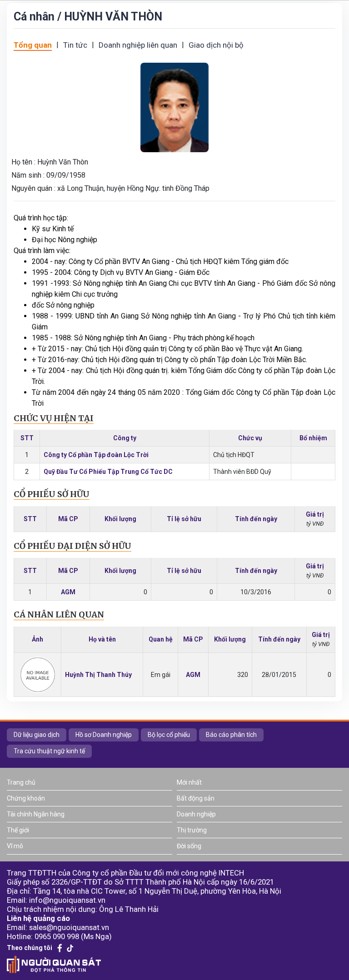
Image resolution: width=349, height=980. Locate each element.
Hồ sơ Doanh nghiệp (103, 734)
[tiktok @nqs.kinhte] (70, 948)
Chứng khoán (26, 798)
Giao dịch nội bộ (216, 45)
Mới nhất (189, 782)
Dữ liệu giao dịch (37, 734)
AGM (68, 592)
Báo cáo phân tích (231, 734)
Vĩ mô (15, 846)
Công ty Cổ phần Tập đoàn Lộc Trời (96, 454)
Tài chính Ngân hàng (36, 814)
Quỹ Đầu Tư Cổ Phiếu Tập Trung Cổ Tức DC (108, 471)
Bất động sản (195, 798)
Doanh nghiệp (196, 814)
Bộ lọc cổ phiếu (169, 734)
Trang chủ (21, 782)
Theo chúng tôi (29, 947)
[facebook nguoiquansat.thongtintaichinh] (60, 948)
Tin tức (75, 45)
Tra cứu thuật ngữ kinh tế (49, 751)
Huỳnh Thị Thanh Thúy (98, 674)
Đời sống (189, 846)
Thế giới (18, 830)
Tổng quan (33, 45)
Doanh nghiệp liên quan (138, 45)
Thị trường (192, 830)
